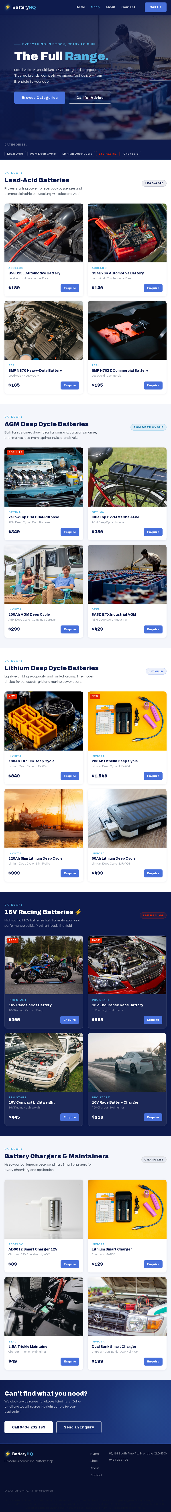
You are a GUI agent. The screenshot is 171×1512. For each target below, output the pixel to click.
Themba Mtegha (123, 1508)
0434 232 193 (118, 1459)
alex (162, 1500)
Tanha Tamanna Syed (62, 1504)
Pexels (141, 1508)
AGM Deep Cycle (43, 153)
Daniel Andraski (106, 1500)
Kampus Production (18, 1504)
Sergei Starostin (39, 1504)
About (111, 7)
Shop (95, 7)
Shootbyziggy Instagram (132, 1504)
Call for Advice (90, 98)
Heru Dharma (25, 1500)
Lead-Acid (15, 153)
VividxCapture (58, 1508)
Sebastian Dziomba (37, 1508)
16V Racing (108, 153)
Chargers (130, 153)
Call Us (156, 7)
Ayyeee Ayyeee (125, 1500)
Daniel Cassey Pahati (147, 1500)
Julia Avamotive (103, 1508)
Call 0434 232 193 (28, 1427)
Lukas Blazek (110, 1504)
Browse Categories (40, 98)
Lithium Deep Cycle (77, 153)
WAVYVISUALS (155, 1504)
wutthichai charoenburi (80, 1508)
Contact (128, 7)
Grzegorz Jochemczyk (88, 1504)
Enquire (70, 288)
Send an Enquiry (79, 1427)
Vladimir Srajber (86, 1500)
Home (80, 7)
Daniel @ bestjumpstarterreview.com (55, 1500)
